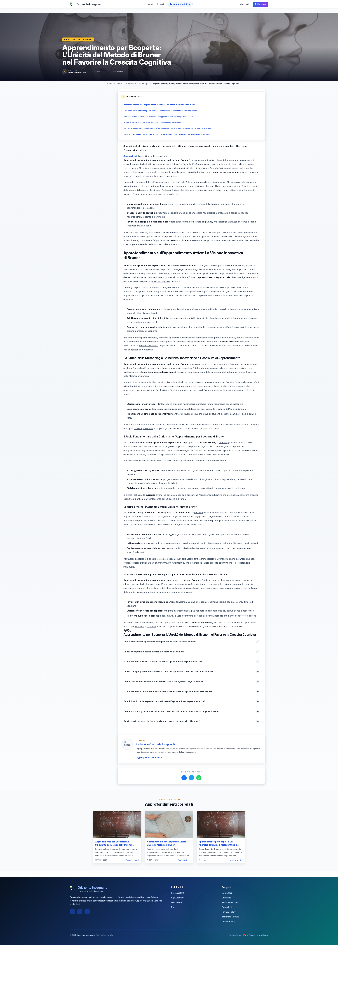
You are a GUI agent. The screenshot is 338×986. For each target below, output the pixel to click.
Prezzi (160, 4)
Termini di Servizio (230, 916)
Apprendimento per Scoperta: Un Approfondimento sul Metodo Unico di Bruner (218, 844)
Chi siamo (226, 897)
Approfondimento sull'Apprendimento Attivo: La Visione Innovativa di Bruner (158, 105)
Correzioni (227, 907)
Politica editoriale (230, 902)
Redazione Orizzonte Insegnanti (155, 744)
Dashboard (176, 902)
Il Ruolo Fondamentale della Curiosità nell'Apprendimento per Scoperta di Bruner (158, 117)
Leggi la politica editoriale (148, 757)
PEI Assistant (177, 893)
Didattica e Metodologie (78, 39)
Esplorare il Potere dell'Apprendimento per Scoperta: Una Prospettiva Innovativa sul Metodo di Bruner (168, 128)
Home (109, 84)
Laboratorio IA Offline (180, 4)
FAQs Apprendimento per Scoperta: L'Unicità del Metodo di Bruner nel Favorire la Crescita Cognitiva (167, 134)
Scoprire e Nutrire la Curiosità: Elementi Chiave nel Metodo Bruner (152, 122)
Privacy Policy (229, 912)
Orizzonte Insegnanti (77, 72)
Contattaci (227, 893)
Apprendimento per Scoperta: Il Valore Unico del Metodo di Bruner (166, 843)
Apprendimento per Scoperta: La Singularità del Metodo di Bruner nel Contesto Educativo (113, 844)
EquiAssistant (177, 897)
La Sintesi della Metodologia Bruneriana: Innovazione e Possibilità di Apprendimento (160, 111)
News (150, 4)
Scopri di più (130, 156)
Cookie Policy (228, 921)
